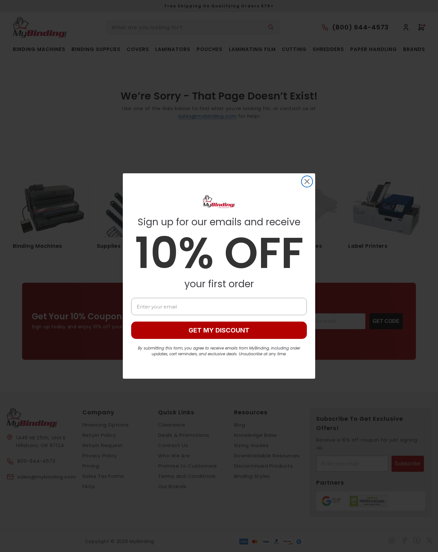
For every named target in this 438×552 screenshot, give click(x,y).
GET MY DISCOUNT (219, 330)
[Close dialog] (307, 181)
